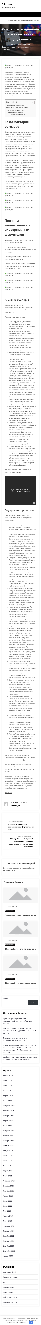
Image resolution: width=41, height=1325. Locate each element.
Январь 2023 (8, 1231)
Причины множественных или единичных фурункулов (17, 109)
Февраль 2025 (9, 1131)
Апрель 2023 (8, 1216)
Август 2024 (8, 1151)
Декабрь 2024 (8, 1136)
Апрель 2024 (8, 1171)
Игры (5, 1282)
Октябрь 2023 (8, 1191)
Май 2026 (7, 1090)
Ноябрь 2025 (8, 1116)
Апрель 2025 (8, 1121)
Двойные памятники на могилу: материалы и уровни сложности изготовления (20, 1058)
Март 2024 (7, 1176)
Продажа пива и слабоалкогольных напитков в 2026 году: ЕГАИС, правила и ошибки (19, 1030)
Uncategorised (9, 911)
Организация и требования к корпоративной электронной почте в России (17, 1021)
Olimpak (7, 4)
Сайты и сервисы (10, 1297)
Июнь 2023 (7, 1206)
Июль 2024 (7, 1156)
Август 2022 (8, 1256)
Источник (8, 793)
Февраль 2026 (9, 1105)
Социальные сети (10, 1302)
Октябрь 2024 (8, 1146)
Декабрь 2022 (8, 1236)
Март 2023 (7, 1221)
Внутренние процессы (18, 115)
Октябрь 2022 (8, 1246)
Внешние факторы (16, 112)
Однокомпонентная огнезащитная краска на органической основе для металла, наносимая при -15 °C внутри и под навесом (19, 1048)
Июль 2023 (7, 1201)
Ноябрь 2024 (8, 1141)
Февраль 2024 (9, 1181)
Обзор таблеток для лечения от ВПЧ (22, 949)
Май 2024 (7, 1166)
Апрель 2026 (8, 1095)
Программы (8, 1292)
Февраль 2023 (9, 1226)
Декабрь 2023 (8, 1186)
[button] (31, 102)
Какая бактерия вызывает (16, 105)
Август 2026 (8, 1075)
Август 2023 (8, 1196)
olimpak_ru (15, 806)
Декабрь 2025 (8, 1111)
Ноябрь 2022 (8, 1241)
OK (31, 1322)
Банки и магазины (10, 1277)
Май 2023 (7, 1211)
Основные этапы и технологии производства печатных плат (15, 1039)
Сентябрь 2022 (9, 1251)
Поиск (5, 998)
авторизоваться (9, 870)
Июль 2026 (7, 1080)
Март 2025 (7, 1126)
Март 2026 (7, 1100)
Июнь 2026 (7, 1085)
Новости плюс (8, 1287)
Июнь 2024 (7, 1161)
